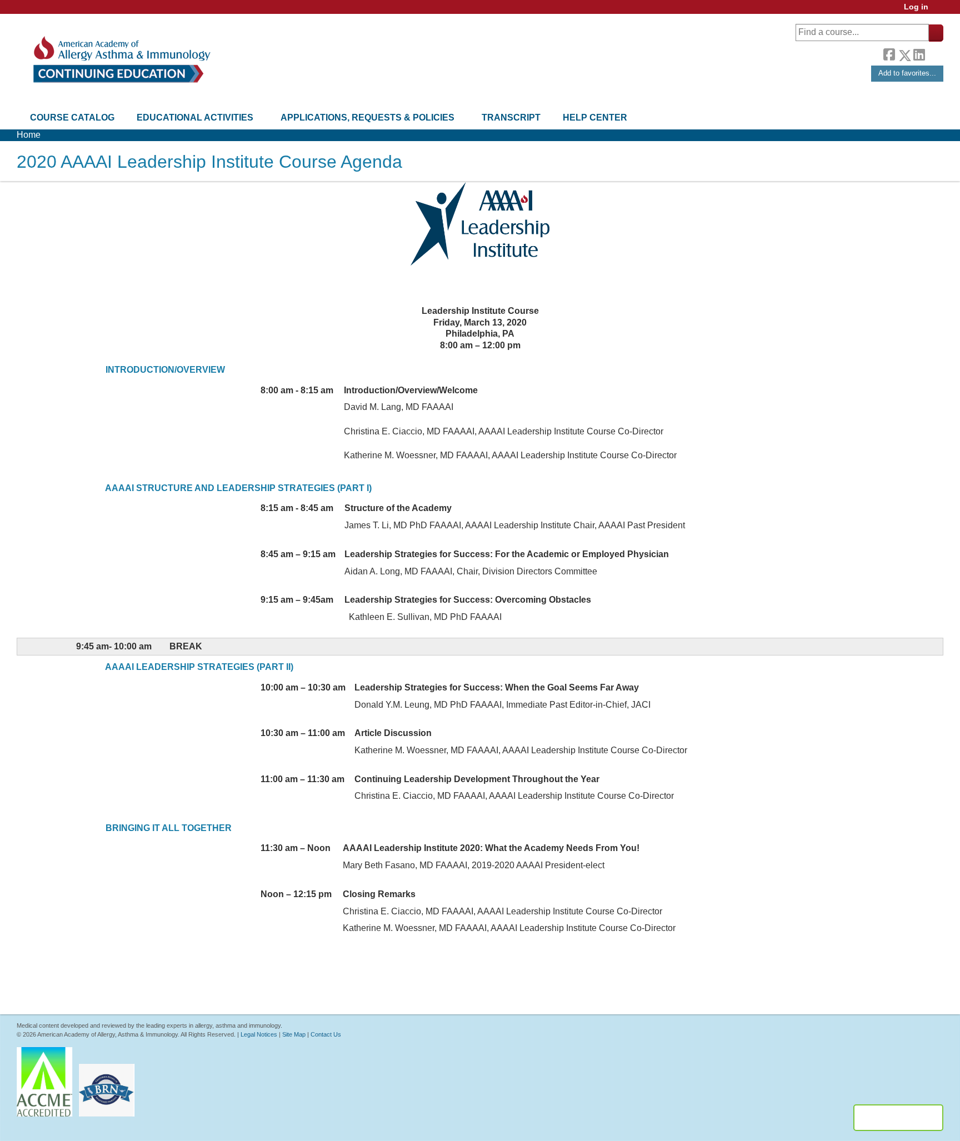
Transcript (511, 117)
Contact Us (326, 1034)
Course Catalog (72, 117)
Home (29, 134)
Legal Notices (259, 1034)
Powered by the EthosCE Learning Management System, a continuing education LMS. (898, 1117)
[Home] (121, 60)
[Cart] (940, 11)
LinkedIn (918, 53)
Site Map (294, 1034)
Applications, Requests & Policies (367, 117)
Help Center (595, 117)
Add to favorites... (907, 73)
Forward (933, 52)
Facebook (888, 53)
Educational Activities (195, 117)
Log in (916, 7)
